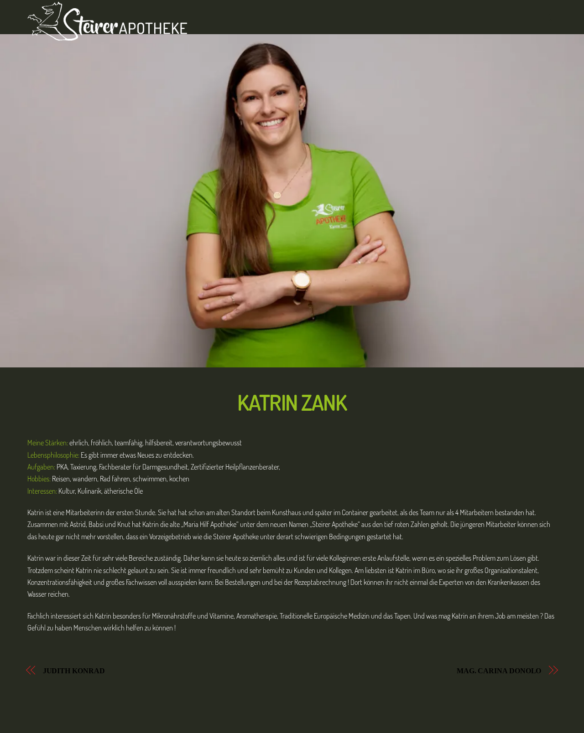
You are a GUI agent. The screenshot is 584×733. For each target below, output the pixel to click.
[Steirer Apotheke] (107, 35)
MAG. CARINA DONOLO (499, 671)
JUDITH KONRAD (74, 671)
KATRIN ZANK (291, 402)
